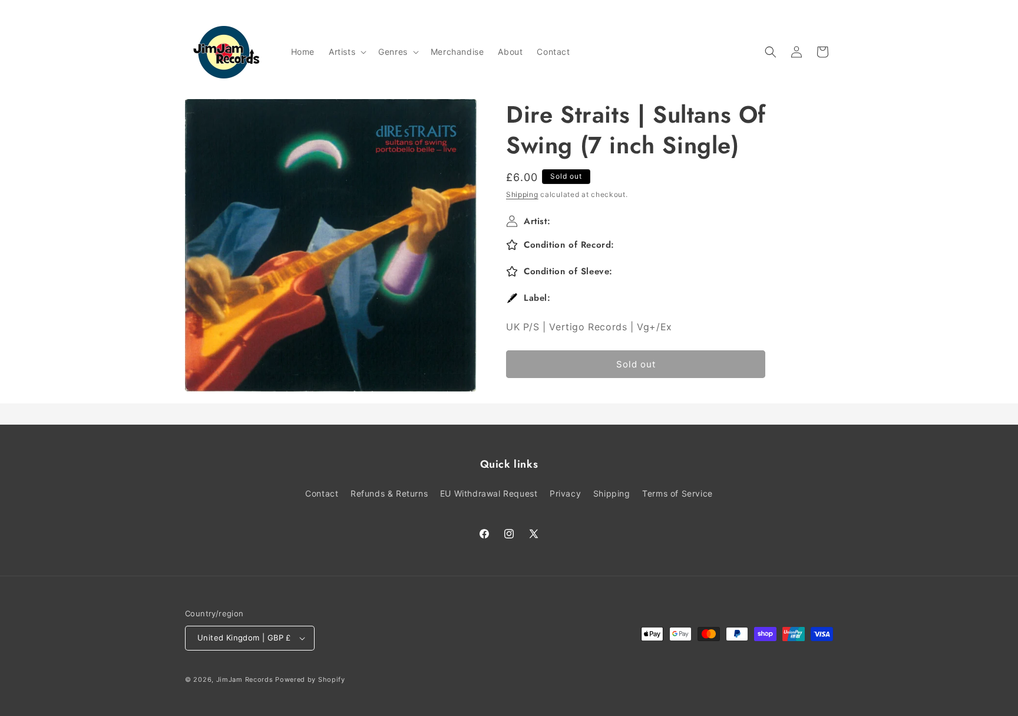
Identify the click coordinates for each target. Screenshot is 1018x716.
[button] (346, 52)
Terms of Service (677, 493)
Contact (321, 493)
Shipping (522, 194)
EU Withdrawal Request (489, 493)
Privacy (565, 493)
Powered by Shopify (310, 679)
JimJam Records (244, 679)
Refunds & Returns (389, 493)
